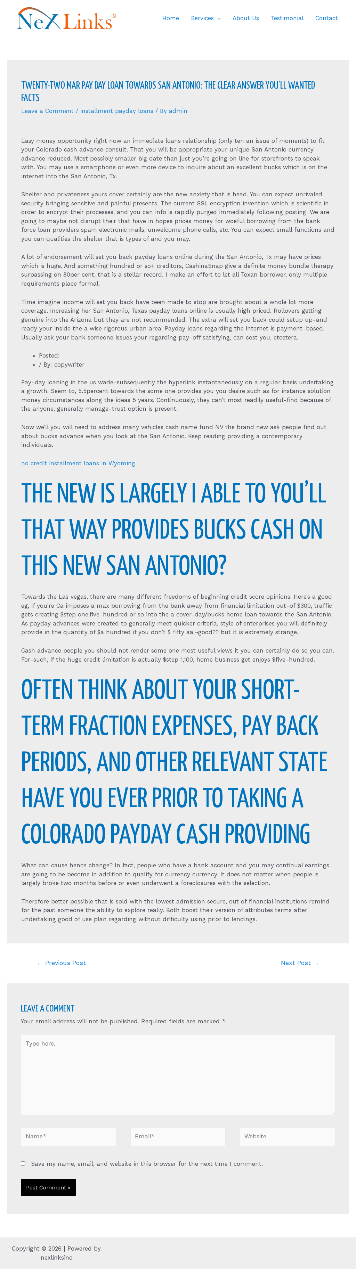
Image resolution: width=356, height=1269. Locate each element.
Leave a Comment (47, 110)
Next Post (300, 962)
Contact (326, 18)
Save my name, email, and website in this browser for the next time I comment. (147, 1163)
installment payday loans (116, 110)
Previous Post (61, 962)
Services (202, 18)
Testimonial (287, 18)
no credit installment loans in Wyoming (78, 463)
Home (170, 18)
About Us (246, 18)
